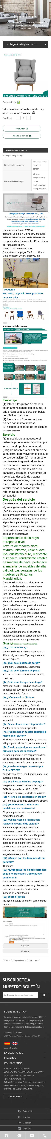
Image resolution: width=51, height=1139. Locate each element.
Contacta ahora (15, 1096)
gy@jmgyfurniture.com (14, 1079)
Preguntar (20, 128)
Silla (6, 961)
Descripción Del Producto (16, 150)
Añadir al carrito (20, 135)
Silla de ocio (33, 961)
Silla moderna (18, 961)
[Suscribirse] (43, 995)
